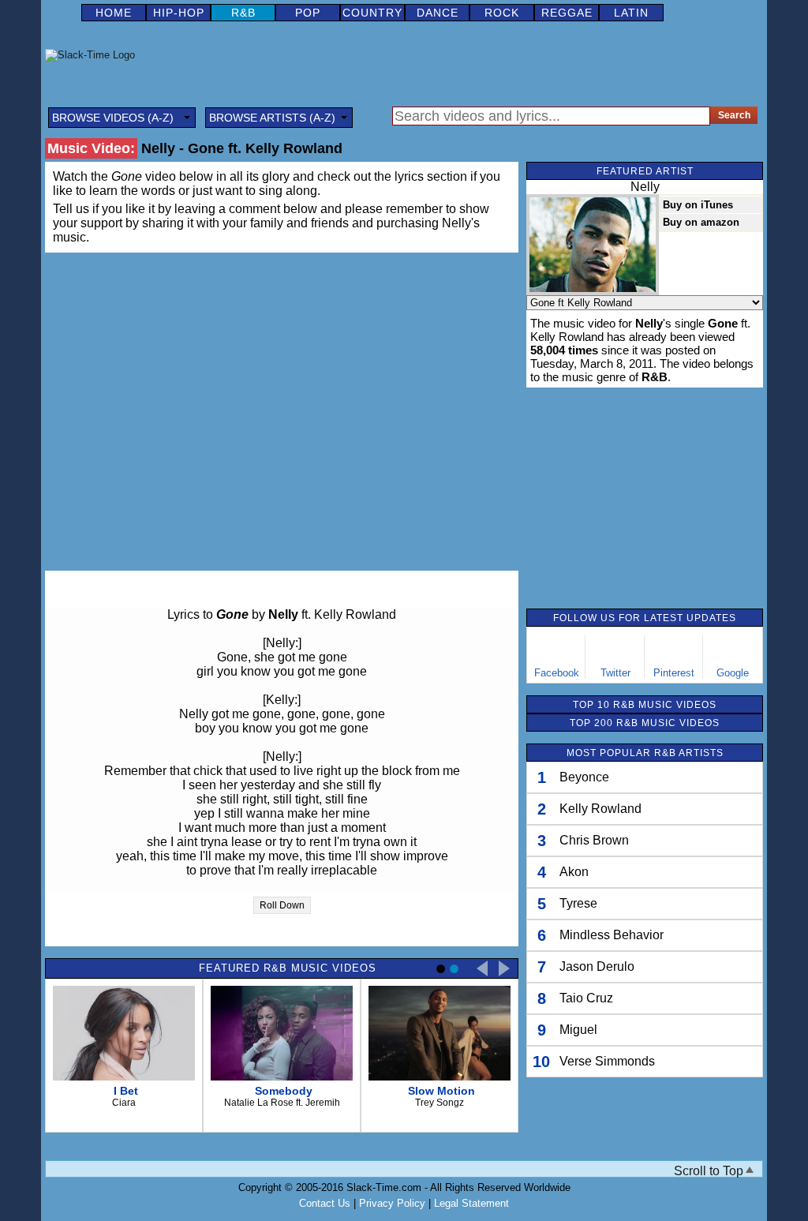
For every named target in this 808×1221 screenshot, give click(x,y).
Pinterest (673, 673)
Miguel (578, 1029)
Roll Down (282, 905)
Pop (307, 12)
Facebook (556, 673)
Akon (574, 871)
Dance (437, 12)
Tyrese (578, 903)
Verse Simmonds (607, 1061)
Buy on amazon (701, 222)
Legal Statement (471, 1203)
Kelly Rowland (600, 808)
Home (113, 12)
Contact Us (324, 1203)
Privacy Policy (392, 1203)
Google (732, 673)
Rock (501, 12)
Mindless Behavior (611, 935)
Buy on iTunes (698, 205)
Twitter (615, 673)
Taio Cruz (586, 998)
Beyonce (584, 777)
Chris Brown (594, 840)
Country (372, 12)
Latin (631, 12)
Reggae (567, 12)
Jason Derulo (596, 966)
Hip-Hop (178, 12)
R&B (243, 12)
